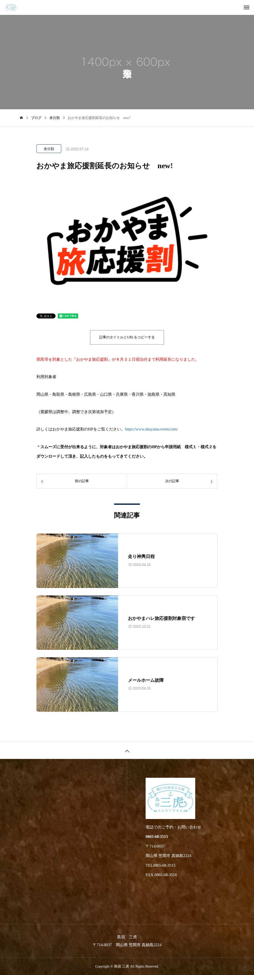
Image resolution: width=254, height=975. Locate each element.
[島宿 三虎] (129, 7)
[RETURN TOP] (127, 750)
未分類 (49, 149)
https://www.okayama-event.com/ (151, 429)
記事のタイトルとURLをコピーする (127, 337)
